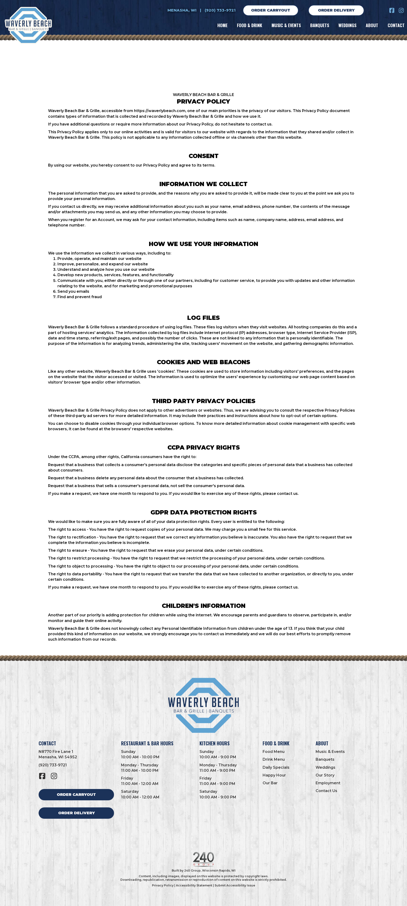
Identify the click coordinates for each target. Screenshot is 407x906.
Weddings (325, 767)
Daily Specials (276, 767)
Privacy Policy (163, 885)
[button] (391, 10)
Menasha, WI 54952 (58, 757)
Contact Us (326, 791)
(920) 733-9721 (220, 10)
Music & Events (330, 751)
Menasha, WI (181, 10)
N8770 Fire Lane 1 (56, 751)
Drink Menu (274, 759)
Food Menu (274, 751)
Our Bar (270, 783)
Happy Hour (274, 775)
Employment (328, 783)
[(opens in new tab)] (203, 859)
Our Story (325, 775)
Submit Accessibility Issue (235, 885)
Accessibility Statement (194, 885)
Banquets (325, 759)
